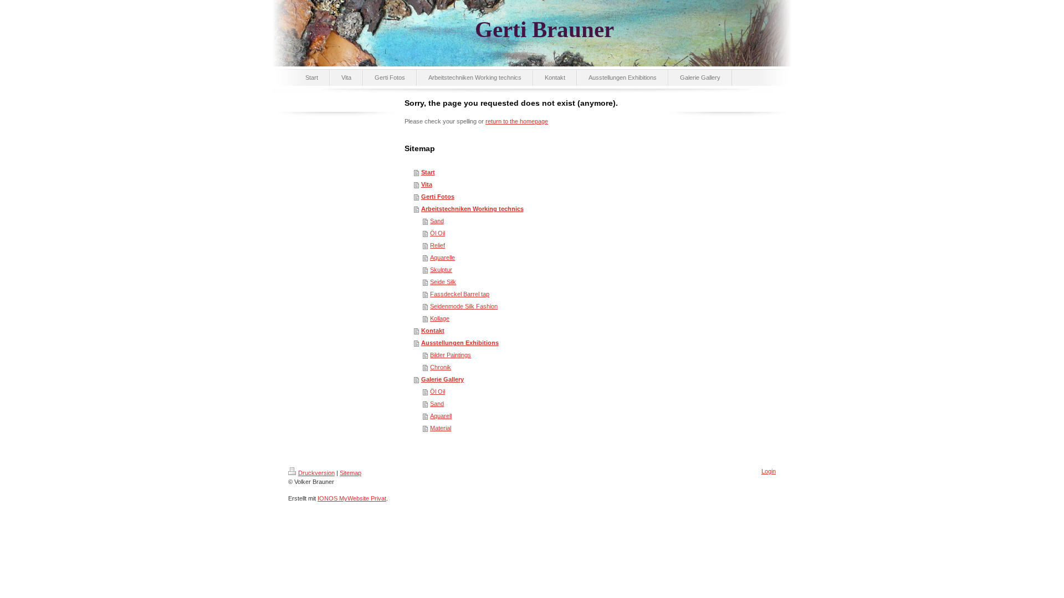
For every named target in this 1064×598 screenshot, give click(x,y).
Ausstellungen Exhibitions (460, 342)
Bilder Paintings (450, 355)
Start (428, 172)
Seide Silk (443, 282)
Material (440, 428)
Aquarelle (442, 257)
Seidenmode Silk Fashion (464, 306)
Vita (426, 184)
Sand (437, 221)
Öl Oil (437, 233)
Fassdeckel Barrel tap (459, 294)
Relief (437, 245)
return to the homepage (516, 121)
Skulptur (441, 269)
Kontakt (432, 330)
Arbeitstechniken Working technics (472, 208)
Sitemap (350, 473)
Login (768, 471)
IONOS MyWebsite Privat (352, 498)
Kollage (439, 318)
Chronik (440, 367)
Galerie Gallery (442, 379)
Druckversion (316, 473)
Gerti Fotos (437, 196)
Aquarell (441, 416)
